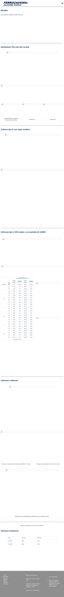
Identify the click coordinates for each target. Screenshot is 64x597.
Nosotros (5, 576)
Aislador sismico (53, 584)
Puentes (5, 578)
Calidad (5, 582)
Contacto (5, 584)
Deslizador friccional (54, 583)
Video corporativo (53, 580)
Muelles (5, 581)
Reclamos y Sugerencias (32, 590)
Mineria (5, 579)
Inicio (4, 575)
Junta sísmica (52, 586)
